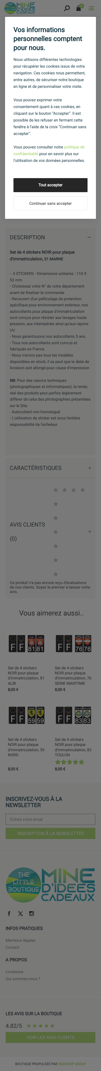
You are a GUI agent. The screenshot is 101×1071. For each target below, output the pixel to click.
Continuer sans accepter (50, 203)
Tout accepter (50, 185)
